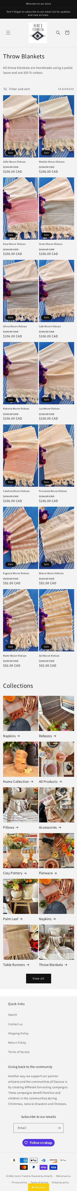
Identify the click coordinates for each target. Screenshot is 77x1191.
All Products (48, 781)
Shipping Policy (18, 1033)
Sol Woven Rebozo (49, 655)
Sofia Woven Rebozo (14, 161)
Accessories (48, 827)
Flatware (46, 873)
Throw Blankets (51, 964)
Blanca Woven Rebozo (51, 573)
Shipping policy (60, 1182)
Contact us (15, 1024)
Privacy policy (19, 1182)
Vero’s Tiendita (22, 1176)
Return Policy (17, 1042)
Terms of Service (19, 1052)
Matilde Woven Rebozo (52, 161)
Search (12, 1014)
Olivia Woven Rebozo (15, 326)
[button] (8, 32)
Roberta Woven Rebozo (16, 408)
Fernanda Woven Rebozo (53, 491)
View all (38, 978)
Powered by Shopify (42, 1176)
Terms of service (39, 1182)
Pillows (8, 827)
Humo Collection (16, 781)
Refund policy (63, 1176)
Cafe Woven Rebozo (50, 326)
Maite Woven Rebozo (14, 655)
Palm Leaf (10, 919)
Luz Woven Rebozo (49, 408)
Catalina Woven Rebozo (16, 491)
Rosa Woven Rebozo (14, 243)
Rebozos (45, 736)
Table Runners (14, 964)
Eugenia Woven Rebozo (16, 573)
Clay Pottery (12, 873)
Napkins (9, 736)
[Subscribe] (58, 1128)
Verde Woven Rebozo (51, 243)
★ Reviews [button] (38, 1187)
